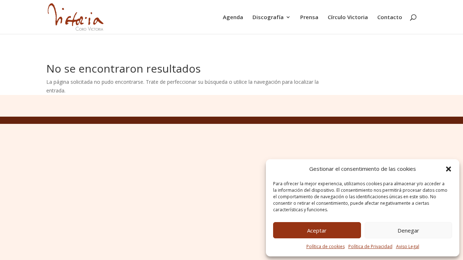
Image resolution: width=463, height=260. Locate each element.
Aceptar (317, 230)
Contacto (389, 17)
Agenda (233, 17)
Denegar (408, 230)
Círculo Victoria (348, 17)
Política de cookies (325, 246)
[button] (448, 169)
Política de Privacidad (370, 246)
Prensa (309, 17)
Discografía (268, 17)
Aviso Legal (407, 246)
